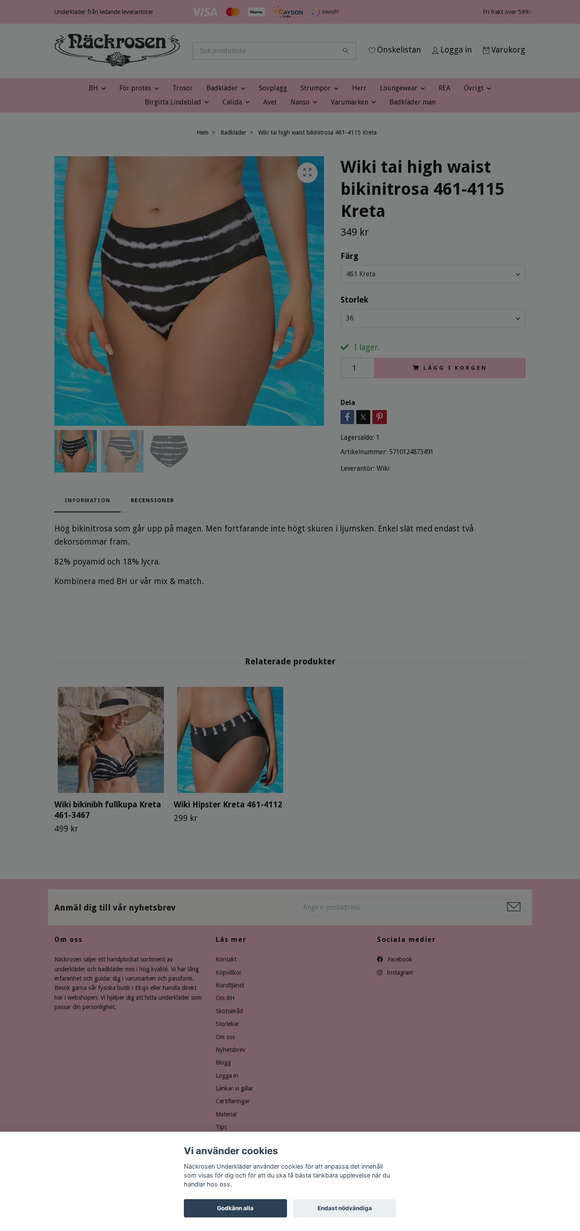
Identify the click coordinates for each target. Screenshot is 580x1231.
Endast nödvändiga (345, 1208)
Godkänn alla (235, 1208)
